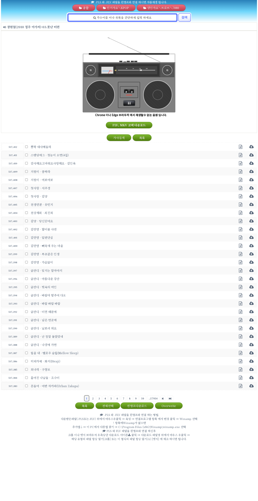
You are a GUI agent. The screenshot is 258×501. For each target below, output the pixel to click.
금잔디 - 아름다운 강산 (45, 279)
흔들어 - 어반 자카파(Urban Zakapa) (55, 386)
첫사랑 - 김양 (39, 196)
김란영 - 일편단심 (42, 237)
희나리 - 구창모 (40, 369)
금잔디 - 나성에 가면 (44, 345)
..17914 (153, 398)
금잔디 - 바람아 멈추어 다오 (48, 295)
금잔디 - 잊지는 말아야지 (46, 270)
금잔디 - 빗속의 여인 (44, 287)
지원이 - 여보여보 (42, 180)
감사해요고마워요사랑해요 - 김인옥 (53, 163)
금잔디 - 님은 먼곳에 (44, 320)
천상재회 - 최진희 (42, 213)
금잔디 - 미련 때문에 (44, 312)
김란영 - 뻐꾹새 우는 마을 (47, 246)
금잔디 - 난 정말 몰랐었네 (47, 336)
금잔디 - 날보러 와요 (44, 328)
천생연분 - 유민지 (42, 204)
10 (142, 398)
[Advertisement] (129, 472)
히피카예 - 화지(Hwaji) (45, 361)
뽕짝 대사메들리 (41, 147)
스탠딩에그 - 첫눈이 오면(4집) (50, 155)
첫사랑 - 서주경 (40, 188)
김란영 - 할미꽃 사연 (44, 229)
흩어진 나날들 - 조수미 (45, 377)
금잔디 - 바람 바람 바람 (45, 303)
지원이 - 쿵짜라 (40, 171)
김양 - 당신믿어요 (42, 221)
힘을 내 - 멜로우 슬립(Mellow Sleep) (54, 353)
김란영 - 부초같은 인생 (45, 254)
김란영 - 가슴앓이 (42, 262)
